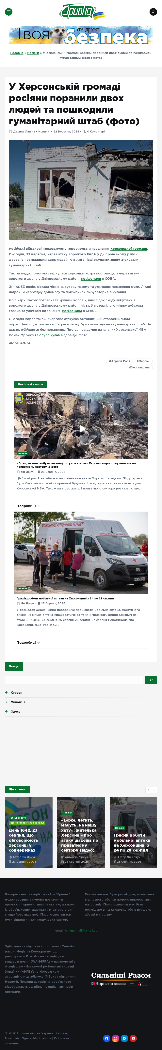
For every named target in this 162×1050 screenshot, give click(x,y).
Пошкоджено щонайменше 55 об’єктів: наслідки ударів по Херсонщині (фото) (80, 837)
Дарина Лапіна (24, 132)
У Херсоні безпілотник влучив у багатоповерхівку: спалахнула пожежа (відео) (133, 837)
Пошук (14, 666)
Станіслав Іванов (34, 852)
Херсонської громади (128, 248)
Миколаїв (18, 702)
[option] (29, 832)
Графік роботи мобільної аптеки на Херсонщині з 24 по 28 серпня (65, 598)
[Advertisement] (81, 750)
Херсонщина (140, 367)
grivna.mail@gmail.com (82, 930)
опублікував (49, 335)
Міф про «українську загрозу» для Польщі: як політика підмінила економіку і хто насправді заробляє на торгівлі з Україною (25, 820)
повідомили (91, 278)
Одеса (16, 711)
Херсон (144, 361)
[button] (148, 790)
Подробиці (27, 506)
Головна (16, 53)
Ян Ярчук (27, 472)
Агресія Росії (120, 361)
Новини (33, 53)
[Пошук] (151, 680)
